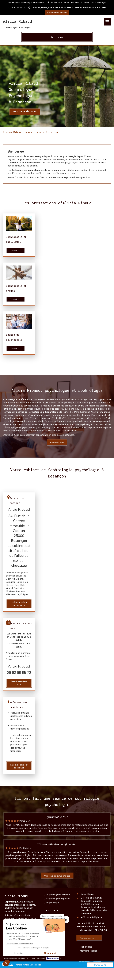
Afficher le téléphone (92, 917)
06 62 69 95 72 (19, 672)
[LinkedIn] (65, 919)
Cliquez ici (100, 965)
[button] (6, 963)
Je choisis (18, 953)
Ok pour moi (49, 953)
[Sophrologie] (19, 223)
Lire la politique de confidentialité (19, 944)
